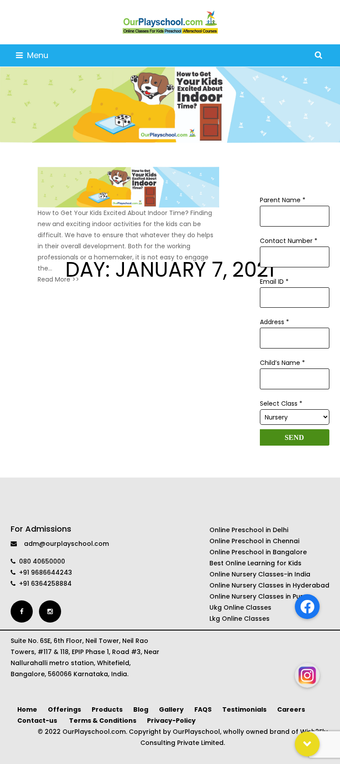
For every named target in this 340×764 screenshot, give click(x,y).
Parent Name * (282, 200)
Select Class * (281, 403)
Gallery (171, 709)
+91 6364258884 (43, 583)
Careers (291, 709)
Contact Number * (288, 240)
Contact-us (37, 720)
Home (27, 709)
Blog (140, 709)
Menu (37, 55)
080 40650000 (40, 561)
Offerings (64, 709)
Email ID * (274, 281)
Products (107, 709)
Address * (274, 321)
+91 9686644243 (43, 572)
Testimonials (244, 709)
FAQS (203, 709)
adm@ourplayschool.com (63, 543)
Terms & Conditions (102, 720)
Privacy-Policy (171, 720)
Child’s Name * (282, 362)
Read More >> (58, 279)
